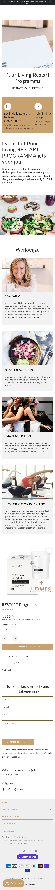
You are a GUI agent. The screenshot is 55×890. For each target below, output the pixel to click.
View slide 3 (31, 232)
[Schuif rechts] (50, 2)
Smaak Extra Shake (11, 625)
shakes (6, 172)
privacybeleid (8, 753)
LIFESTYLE (37, 88)
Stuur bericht (18, 742)
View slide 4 (39, 232)
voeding (22, 169)
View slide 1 (15, 232)
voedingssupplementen (30, 317)
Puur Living (20, 878)
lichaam (22, 448)
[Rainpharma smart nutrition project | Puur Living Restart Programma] (3, 789)
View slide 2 (23, 232)
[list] (27, 116)
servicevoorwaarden (29, 753)
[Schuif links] (4, 2)
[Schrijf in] (51, 831)
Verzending (18, 619)
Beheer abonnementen (27, 884)
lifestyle (6, 179)
